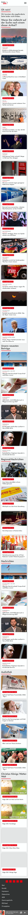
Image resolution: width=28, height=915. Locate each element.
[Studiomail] (17, 881)
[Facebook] (10, 881)
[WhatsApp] (7, 881)
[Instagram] (14, 881)
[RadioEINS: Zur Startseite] (12, 2)
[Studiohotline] (21, 881)
